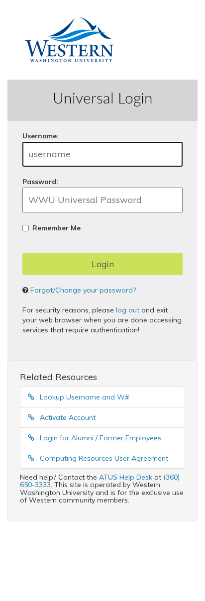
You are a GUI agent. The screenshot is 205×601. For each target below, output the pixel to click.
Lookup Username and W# (83, 397)
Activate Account (67, 417)
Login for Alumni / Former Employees (99, 437)
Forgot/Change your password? (83, 290)
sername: (40, 135)
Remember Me (56, 227)
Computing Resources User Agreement (103, 458)
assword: (40, 181)
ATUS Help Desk (125, 477)
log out (127, 309)
